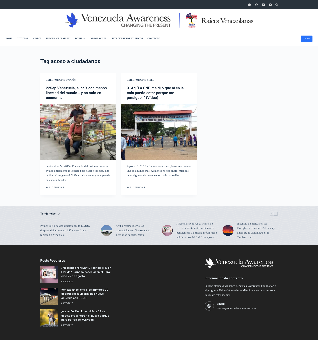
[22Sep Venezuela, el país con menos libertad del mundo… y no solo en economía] (78, 132)
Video (150, 80)
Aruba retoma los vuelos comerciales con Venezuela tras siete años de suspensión (134, 230)
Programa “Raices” (58, 38)
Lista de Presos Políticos (127, 38)
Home (9, 38)
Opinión (71, 80)
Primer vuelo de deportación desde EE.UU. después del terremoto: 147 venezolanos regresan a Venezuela (65, 230)
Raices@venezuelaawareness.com (236, 308)
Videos (37, 38)
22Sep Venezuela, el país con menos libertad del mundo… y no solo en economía (76, 93)
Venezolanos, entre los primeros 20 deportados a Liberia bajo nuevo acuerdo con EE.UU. (84, 294)
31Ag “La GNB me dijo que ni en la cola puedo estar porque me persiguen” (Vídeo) (155, 93)
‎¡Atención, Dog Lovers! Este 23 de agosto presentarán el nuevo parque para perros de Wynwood (85, 315)
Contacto (153, 38)
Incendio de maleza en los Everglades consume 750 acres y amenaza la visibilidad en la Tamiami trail (256, 230)
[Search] (276, 4)
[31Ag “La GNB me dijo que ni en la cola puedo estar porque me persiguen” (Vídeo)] (159, 132)
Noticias (22, 38)
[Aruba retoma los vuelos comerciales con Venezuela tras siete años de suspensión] (106, 230)
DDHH (78, 38)
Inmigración (98, 38)
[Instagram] (249, 4)
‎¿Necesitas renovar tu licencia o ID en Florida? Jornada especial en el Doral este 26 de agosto (86, 272)
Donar (307, 38)
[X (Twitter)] (263, 4)
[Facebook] (256, 4)
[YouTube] (270, 4)
